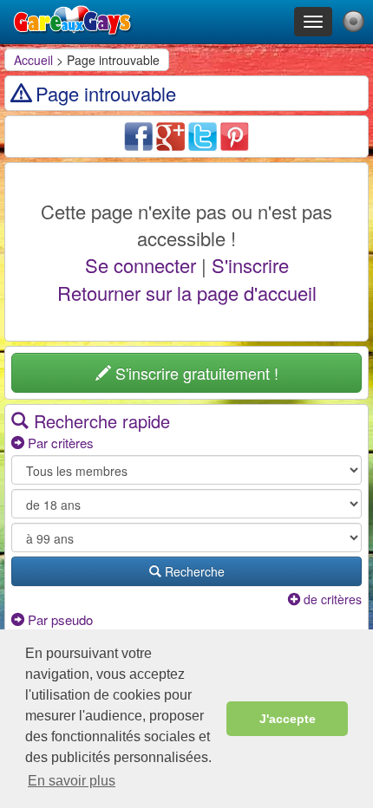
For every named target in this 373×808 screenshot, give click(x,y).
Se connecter (140, 264)
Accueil (33, 59)
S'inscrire (250, 264)
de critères (331, 599)
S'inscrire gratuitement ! (194, 373)
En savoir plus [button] (71, 780)
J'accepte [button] (287, 719)
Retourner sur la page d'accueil (187, 292)
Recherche (193, 571)
